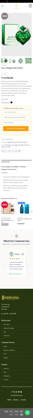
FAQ (5, 354)
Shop (5, 372)
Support (6, 357)
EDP (26, 145)
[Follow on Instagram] (14, 392)
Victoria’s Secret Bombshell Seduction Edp (7, 220)
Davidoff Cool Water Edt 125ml (24, 219)
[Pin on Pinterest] (16, 150)
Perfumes (14, 142)
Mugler (4, 65)
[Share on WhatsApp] (3, 150)
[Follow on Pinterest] (21, 392)
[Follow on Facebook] (12, 392)
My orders (7, 324)
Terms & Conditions (9, 350)
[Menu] (2, 6)
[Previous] (4, 34)
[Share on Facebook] (6, 150)
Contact (6, 379)
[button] (27, 412)
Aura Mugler (7, 145)
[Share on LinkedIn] (19, 150)
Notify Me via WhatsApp (16, 128)
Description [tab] (5, 162)
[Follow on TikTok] (16, 392)
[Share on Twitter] (9, 150)
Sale (5, 332)
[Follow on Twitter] (18, 392)
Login (5, 346)
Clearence (6, 335)
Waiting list (7, 376)
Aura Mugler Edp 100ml (17, 145)
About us (6, 368)
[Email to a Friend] (12, 150)
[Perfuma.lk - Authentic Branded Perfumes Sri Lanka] (16, 6)
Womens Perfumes (22, 142)
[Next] (28, 34)
